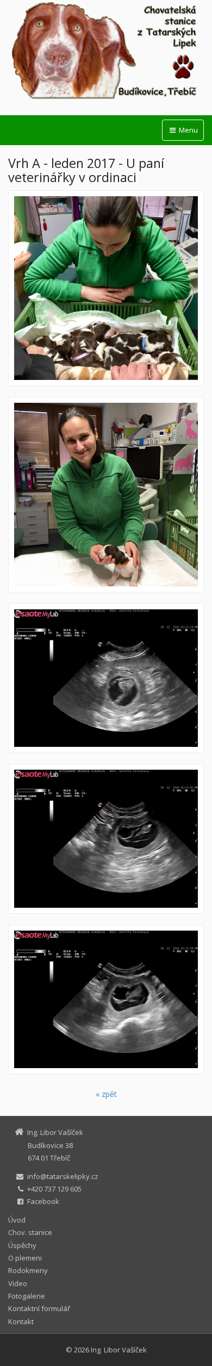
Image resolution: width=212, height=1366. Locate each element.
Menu (187, 130)
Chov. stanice (30, 1232)
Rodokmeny (28, 1270)
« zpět (106, 1094)
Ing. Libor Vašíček (119, 1350)
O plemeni (25, 1258)
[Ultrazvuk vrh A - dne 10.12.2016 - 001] (106, 678)
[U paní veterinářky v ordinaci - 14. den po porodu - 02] (106, 494)
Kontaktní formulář (39, 1308)
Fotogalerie (26, 1296)
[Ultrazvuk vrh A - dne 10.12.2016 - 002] (106, 838)
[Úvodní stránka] (106, 51)
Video (17, 1283)
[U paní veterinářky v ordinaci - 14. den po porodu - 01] (106, 288)
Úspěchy (22, 1245)
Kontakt (21, 1321)
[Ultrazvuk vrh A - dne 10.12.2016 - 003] (106, 999)
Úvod (17, 1220)
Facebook (43, 1201)
